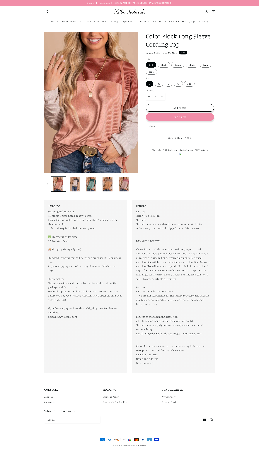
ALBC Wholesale (124, 445)
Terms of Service (170, 402)
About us (49, 396)
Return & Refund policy (115, 402)
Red (151, 65)
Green (178, 65)
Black (164, 65)
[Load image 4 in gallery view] (107, 184)
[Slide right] (135, 184)
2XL (189, 83)
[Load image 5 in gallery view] (123, 184)
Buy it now (180, 116)
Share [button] (152, 126)
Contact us (49, 402)
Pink (205, 65)
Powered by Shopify (138, 445)
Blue (151, 71)
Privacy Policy (169, 396)
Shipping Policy (111, 396)
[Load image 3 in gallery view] (91, 184)
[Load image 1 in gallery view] (58, 184)
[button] (47, 11)
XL (178, 83)
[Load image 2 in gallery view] (74, 184)
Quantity (150, 90)
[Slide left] (47, 184)
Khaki (192, 65)
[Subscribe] (96, 419)
